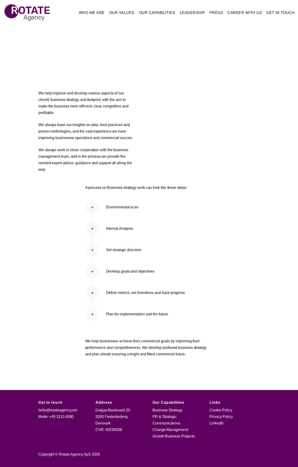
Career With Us (244, 13)
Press (216, 13)
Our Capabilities (157, 13)
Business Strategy (167, 410)
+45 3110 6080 (61, 417)
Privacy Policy (221, 417)
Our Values (122, 13)
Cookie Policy (221, 410)
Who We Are (92, 13)
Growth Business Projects (173, 436)
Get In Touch (280, 13)
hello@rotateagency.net (57, 410)
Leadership (192, 13)
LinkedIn (217, 423)
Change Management (170, 430)
